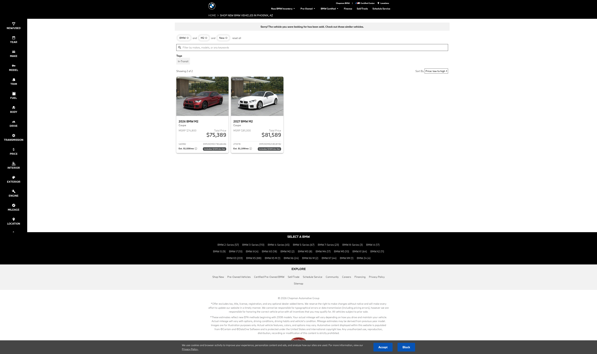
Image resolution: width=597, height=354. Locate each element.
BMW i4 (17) (372, 244)
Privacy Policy (377, 276)
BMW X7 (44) (329, 258)
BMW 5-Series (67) (303, 244)
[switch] (183, 61)
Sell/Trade (362, 8)
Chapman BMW (343, 3)
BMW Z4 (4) (363, 258)
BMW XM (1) (346, 258)
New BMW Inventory (281, 8)
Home (212, 15)
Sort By (419, 71)
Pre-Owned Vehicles (239, 276)
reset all (236, 38)
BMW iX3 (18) (269, 251)
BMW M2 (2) (287, 251)
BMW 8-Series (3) (352, 244)
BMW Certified (328, 8)
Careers (346, 276)
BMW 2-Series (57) (228, 244)
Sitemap (298, 283)
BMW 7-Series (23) (328, 244)
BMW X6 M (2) (310, 258)
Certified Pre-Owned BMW (269, 276)
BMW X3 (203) (235, 258)
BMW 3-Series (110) (253, 244)
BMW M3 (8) (305, 251)
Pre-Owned (307, 8)
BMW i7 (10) (235, 251)
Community (332, 276)
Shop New (218, 276)
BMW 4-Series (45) (278, 244)
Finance (348, 8)
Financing (360, 276)
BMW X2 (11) (377, 251)
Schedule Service (381, 8)
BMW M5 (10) (341, 251)
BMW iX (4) (252, 251)
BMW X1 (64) (359, 251)
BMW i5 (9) (219, 251)
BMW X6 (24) (291, 258)
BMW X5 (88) (253, 258)
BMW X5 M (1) (272, 258)
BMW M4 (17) (323, 251)
